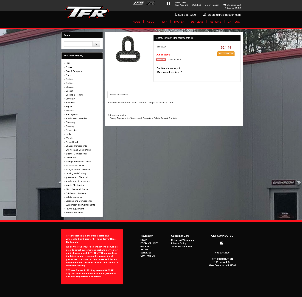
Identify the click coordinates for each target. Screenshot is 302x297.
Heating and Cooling (76, 173)
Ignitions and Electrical (77, 177)
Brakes (69, 79)
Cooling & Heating (75, 95)
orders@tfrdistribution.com (224, 14)
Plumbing (70, 122)
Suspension (71, 130)
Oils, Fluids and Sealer (77, 189)
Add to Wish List (226, 54)
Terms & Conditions (181, 246)
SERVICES (145, 252)
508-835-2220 (187, 14)
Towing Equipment (75, 208)
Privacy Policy (178, 243)
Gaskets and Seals (75, 165)
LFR (68, 63)
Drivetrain (70, 98)
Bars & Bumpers (74, 71)
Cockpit (69, 91)
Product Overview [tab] (119, 94)
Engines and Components (78, 149)
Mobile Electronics (75, 185)
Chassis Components (76, 146)
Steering (70, 126)
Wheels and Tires (74, 212)
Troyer (69, 67)
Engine (69, 106)
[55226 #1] (128, 49)
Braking (69, 83)
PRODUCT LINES (149, 243)
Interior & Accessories (76, 118)
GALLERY (145, 246)
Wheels (69, 138)
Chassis (69, 87)
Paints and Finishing (76, 193)
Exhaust (70, 110)
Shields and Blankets (140, 118)
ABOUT (144, 249)
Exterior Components (76, 153)
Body (68, 75)
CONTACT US (147, 256)
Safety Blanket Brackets (165, 118)
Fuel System (72, 114)
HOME (143, 240)
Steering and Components (79, 201)
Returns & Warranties (182, 240)
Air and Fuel (72, 142)
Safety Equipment (74, 197)
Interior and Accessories (77, 181)
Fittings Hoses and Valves (78, 161)
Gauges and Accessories (78, 169)
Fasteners (71, 157)
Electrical (70, 102)
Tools (68, 134)
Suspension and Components (80, 205)
